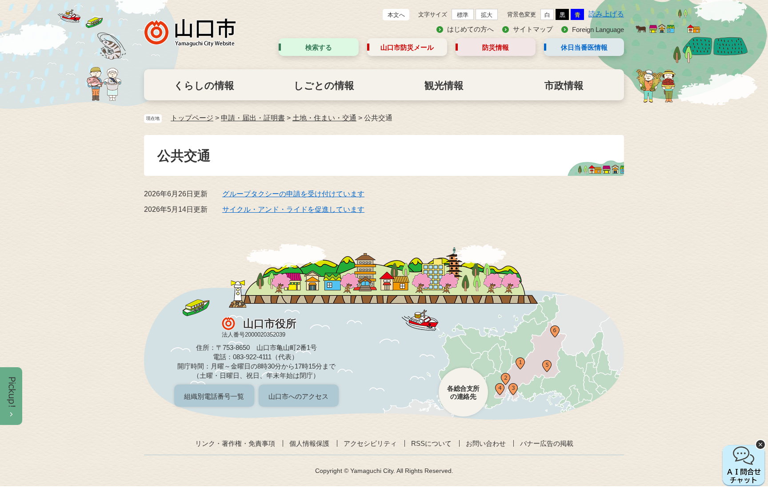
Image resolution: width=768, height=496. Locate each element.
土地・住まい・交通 (324, 118)
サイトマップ (533, 29)
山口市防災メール (407, 47)
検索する (318, 47)
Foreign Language (598, 29)
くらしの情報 (204, 85)
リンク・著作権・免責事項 (235, 443)
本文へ (396, 15)
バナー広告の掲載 (546, 443)
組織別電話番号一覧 (214, 396)
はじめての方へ (470, 29)
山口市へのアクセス (298, 396)
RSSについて (431, 443)
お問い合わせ (486, 443)
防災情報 (495, 47)
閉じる (760, 444)
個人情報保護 (309, 443)
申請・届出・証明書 (253, 118)
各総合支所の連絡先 (463, 392)
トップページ (192, 118)
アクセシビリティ (370, 443)
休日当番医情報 (584, 47)
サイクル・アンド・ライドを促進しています (293, 209)
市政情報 (564, 85)
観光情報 (444, 85)
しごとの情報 (324, 85)
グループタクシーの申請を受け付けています (293, 194)
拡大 (486, 15)
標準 (462, 15)
